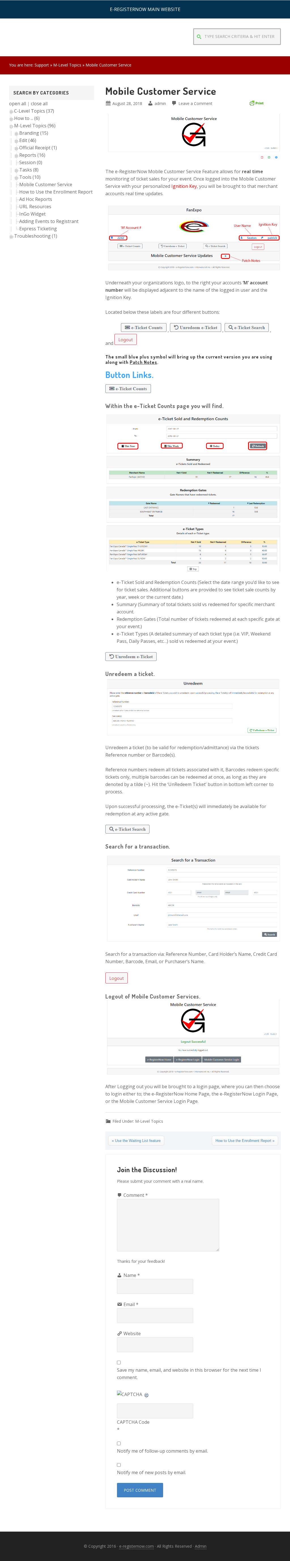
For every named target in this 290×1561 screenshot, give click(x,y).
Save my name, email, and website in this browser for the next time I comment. (189, 1373)
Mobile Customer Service (45, 184)
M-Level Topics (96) (35, 126)
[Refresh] (147, 1394)
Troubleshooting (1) (35, 236)
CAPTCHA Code (133, 1422)
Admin (200, 1546)
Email (130, 1304)
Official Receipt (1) (38, 148)
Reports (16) (32, 155)
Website (132, 1333)
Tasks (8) (29, 170)
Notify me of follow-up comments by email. (162, 1451)
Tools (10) (29, 177)
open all (17, 103)
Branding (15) (33, 133)
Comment (135, 1195)
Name (131, 1275)
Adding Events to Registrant (48, 221)
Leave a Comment (195, 103)
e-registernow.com (136, 1546)
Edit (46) (27, 140)
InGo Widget (32, 214)
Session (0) (30, 162)
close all (39, 103)
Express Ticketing (38, 229)
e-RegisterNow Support (51, 25)
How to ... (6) (27, 118)
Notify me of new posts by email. (151, 1472)
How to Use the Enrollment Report (56, 192)
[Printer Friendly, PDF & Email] (256, 103)
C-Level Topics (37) (34, 111)
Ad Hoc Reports (35, 199)
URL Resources (35, 206)
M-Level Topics (149, 1121)
